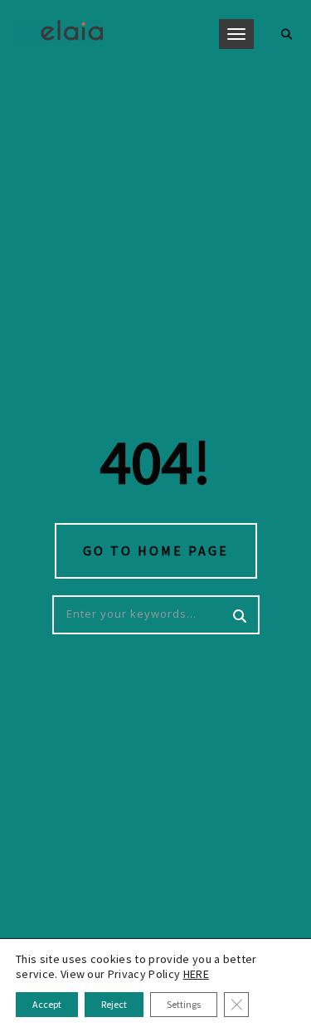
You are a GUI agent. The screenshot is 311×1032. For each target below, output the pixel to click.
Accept (46, 1004)
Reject (114, 1004)
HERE (196, 973)
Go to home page (156, 550)
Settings (184, 1004)
